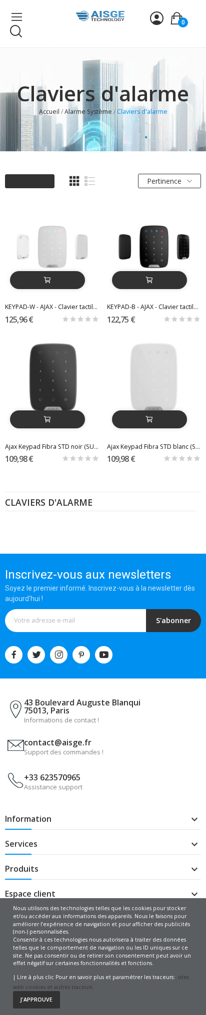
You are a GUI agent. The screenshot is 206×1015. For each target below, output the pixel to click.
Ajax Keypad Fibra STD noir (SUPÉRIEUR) (52, 446)
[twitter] (36, 655)
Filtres (35, 180)
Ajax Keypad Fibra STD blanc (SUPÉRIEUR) (154, 446)
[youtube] (103, 655)
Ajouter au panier (47, 280)
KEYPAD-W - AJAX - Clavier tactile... (52, 307)
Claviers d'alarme (48, 503)
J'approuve (36, 999)
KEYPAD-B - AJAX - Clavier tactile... (154, 307)
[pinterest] (81, 655)
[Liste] (90, 181)
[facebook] (13, 655)
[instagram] (59, 655)
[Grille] (74, 181)
